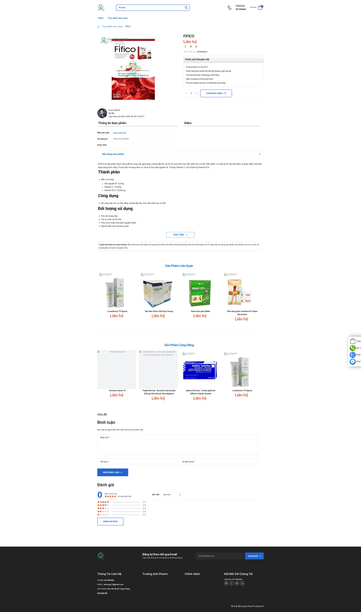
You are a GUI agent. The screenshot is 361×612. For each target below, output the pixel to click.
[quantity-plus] (196, 93)
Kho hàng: (102, 589)
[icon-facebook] (185, 47)
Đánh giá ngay (110, 521)
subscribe (253, 556)
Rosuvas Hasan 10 (117, 390)
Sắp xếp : (156, 495)
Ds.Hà (111, 113)
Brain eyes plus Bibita (200, 311)
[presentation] (259, 299)
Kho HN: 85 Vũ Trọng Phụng (118, 589)
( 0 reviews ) (202, 52)
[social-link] (226, 583)
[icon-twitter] (191, 47)
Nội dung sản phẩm (113, 154)
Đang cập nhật (119, 133)
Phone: (100, 580)
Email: (100, 584)
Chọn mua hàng (214, 93)
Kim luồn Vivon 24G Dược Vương (159, 311)
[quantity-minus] (185, 93)
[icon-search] (186, 8)
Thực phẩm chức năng (117, 18)
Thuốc (100, 18)
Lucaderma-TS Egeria (117, 311)
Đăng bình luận (111, 472)
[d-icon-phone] (230, 7)
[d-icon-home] (98, 26)
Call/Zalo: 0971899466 (233, 579)
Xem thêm (178, 235)
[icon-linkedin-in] (196, 47)
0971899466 (241, 9)
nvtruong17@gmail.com (113, 584)
